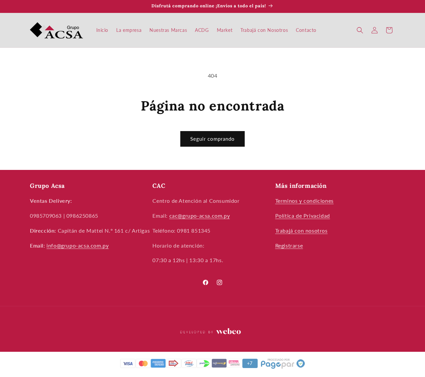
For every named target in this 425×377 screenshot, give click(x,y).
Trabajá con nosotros (301, 230)
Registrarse (289, 245)
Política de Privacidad (302, 215)
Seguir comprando (212, 139)
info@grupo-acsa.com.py (77, 245)
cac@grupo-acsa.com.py (199, 215)
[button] (360, 30)
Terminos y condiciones (304, 201)
